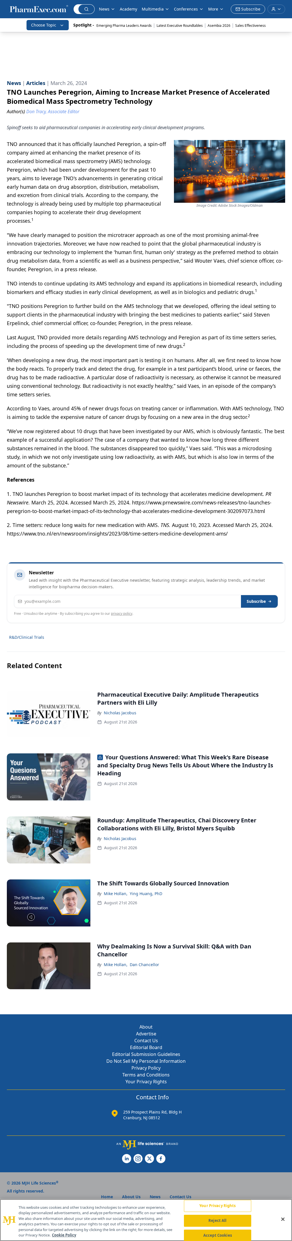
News (104, 9)
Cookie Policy (64, 1235)
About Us (131, 1196)
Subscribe (256, 601)
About (146, 1027)
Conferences (186, 9)
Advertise (146, 1034)
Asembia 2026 (219, 25)
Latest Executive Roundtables (180, 25)
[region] (146, 1220)
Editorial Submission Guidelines (146, 1054)
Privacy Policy (146, 1068)
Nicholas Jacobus (120, 712)
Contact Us (146, 1040)
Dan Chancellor (144, 964)
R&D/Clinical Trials (26, 637)
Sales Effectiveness (250, 25)
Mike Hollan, (115, 893)
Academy (128, 9)
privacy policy (121, 613)
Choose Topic (43, 25)
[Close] (283, 1219)
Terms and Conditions (146, 1075)
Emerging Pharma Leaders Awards (124, 25)
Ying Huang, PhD (146, 893)
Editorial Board (146, 1047)
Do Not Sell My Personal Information (146, 1061)
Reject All (217, 1220)
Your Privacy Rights (146, 1081)
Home (107, 1196)
